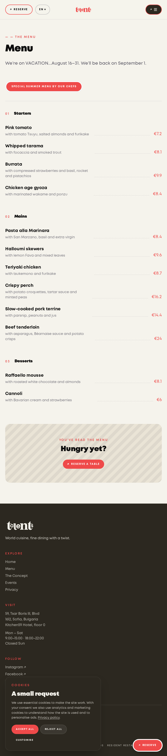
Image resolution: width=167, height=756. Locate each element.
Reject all (53, 729)
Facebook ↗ (15, 674)
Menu (10, 569)
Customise (24, 740)
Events (11, 583)
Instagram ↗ (15, 667)
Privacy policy (49, 717)
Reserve (19, 9)
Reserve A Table (83, 464)
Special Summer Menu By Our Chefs (44, 86)
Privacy (11, 589)
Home (10, 562)
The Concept (16, 576)
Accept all (25, 729)
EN (42, 9)
